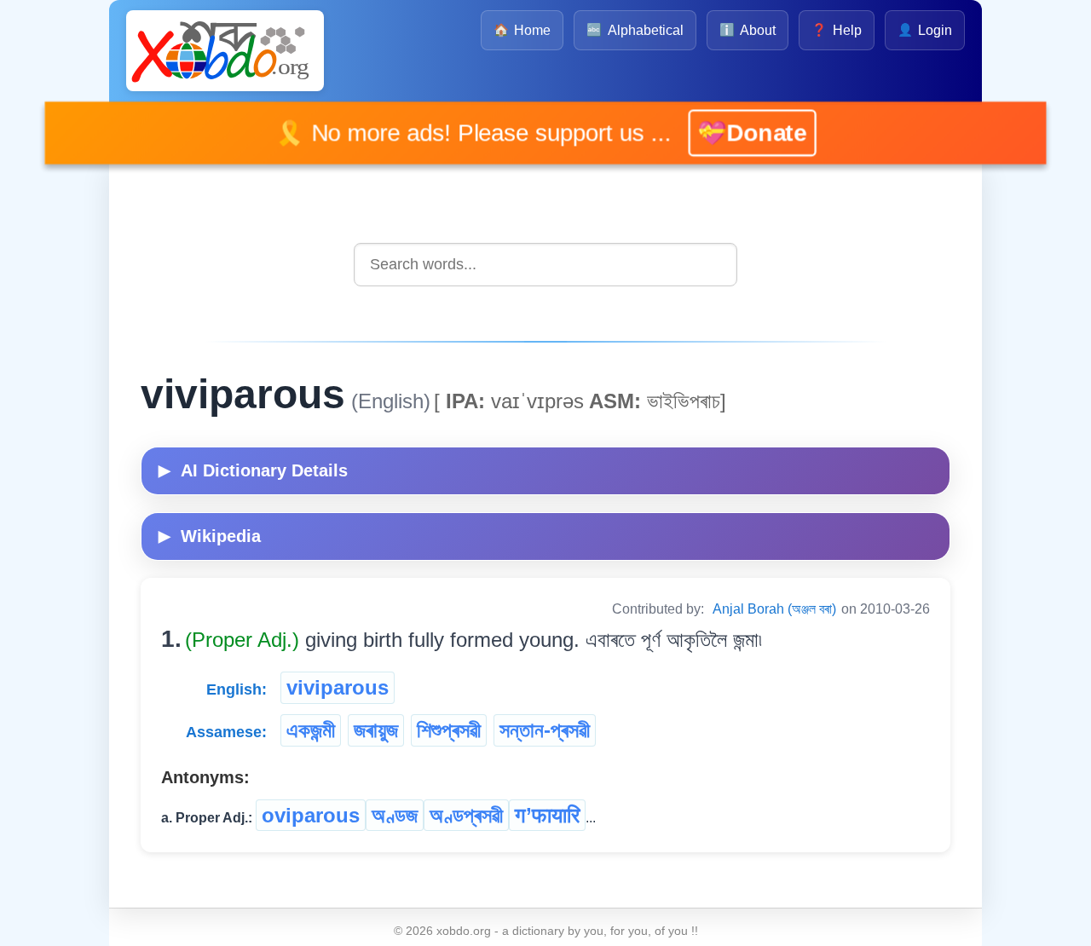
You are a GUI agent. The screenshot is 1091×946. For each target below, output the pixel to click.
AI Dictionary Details (253, 470)
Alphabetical (634, 30)
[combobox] (545, 264)
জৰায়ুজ (376, 729)
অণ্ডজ (395, 815)
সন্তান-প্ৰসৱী (544, 729)
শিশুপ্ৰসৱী (449, 729)
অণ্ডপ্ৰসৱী (466, 815)
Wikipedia (210, 536)
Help (836, 30)
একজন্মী (310, 729)
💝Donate (729, 133)
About (747, 30)
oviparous (311, 815)
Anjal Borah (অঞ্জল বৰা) (774, 609)
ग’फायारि (547, 815)
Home (522, 30)
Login (925, 30)
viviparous (337, 687)
